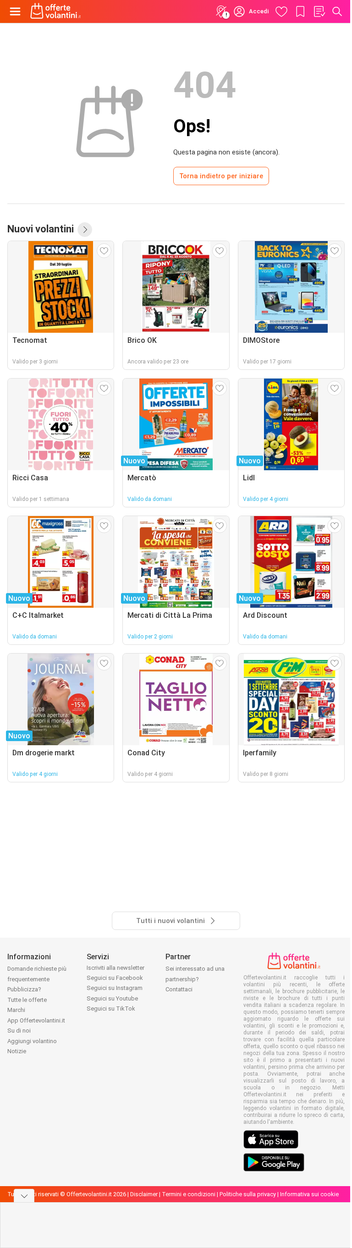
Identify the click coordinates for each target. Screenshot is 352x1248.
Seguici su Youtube (112, 998)
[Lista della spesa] (319, 11)
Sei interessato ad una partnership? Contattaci (195, 979)
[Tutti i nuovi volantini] (84, 229)
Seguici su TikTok (111, 1008)
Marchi (16, 1009)
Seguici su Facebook (115, 977)
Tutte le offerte (27, 999)
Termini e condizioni (188, 1194)
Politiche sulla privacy (248, 1194)
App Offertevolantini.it (36, 1020)
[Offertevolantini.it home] (55, 11)
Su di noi (19, 1030)
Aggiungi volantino (32, 1041)
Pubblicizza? (24, 989)
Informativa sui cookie (309, 1194)
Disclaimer (144, 1194)
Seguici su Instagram (115, 987)
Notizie (16, 1051)
